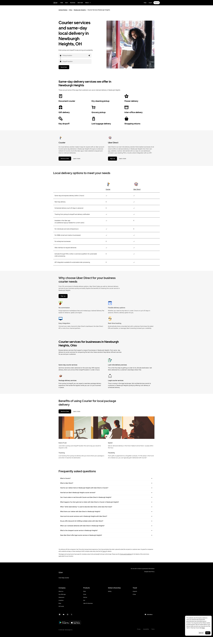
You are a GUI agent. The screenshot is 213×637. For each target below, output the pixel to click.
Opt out (201, 633)
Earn (66, 2)
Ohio (70, 10)
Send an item (65, 158)
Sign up (156, 2)
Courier (108, 189)
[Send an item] (61, 138)
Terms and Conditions (126, 554)
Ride (61, 2)
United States (63, 10)
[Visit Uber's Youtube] (64, 614)
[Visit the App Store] (75, 623)
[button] (89, 56)
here (203, 628)
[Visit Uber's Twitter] (72, 614)
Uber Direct (137, 189)
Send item (64, 67)
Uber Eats (80, 2)
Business (72, 2)
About (87, 2)
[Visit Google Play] (64, 622)
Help (145, 2)
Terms (104, 551)
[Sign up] (110, 138)
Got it (207, 633)
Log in (150, 2)
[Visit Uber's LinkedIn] (60, 614)
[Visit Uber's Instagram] (68, 614)
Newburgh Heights (80, 10)
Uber (55, 2)
